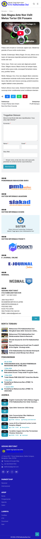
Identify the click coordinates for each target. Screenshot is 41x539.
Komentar (7, 123)
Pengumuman (5, 499)
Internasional (5, 486)
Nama (5, 143)
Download (4, 521)
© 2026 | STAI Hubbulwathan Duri (20, 537)
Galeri (3, 505)
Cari (36, 318)
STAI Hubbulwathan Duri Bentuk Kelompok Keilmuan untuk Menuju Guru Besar (24, 352)
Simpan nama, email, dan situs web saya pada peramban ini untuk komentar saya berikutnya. (18, 161)
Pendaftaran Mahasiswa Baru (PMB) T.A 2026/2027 (18, 383)
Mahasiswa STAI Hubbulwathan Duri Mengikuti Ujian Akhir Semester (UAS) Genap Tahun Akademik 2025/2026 (23, 330)
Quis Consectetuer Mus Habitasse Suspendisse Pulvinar (21, 417)
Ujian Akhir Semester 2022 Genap (21, 408)
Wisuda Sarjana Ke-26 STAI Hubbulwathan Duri (24, 341)
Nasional (4, 483)
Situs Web (6, 151)
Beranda (4, 11)
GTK (2, 518)
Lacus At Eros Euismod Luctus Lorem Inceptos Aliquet (22, 424)
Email (23, 143)
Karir (2, 524)
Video (11, 11)
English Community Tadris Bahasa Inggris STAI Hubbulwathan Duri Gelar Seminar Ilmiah (24, 401)
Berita (3, 496)
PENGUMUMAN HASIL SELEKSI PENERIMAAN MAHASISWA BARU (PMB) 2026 (20, 365)
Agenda (3, 502)
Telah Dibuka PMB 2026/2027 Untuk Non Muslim (21, 377)
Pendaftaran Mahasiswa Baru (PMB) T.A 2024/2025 (18, 390)
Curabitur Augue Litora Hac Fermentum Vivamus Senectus (23, 432)
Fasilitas (4, 515)
